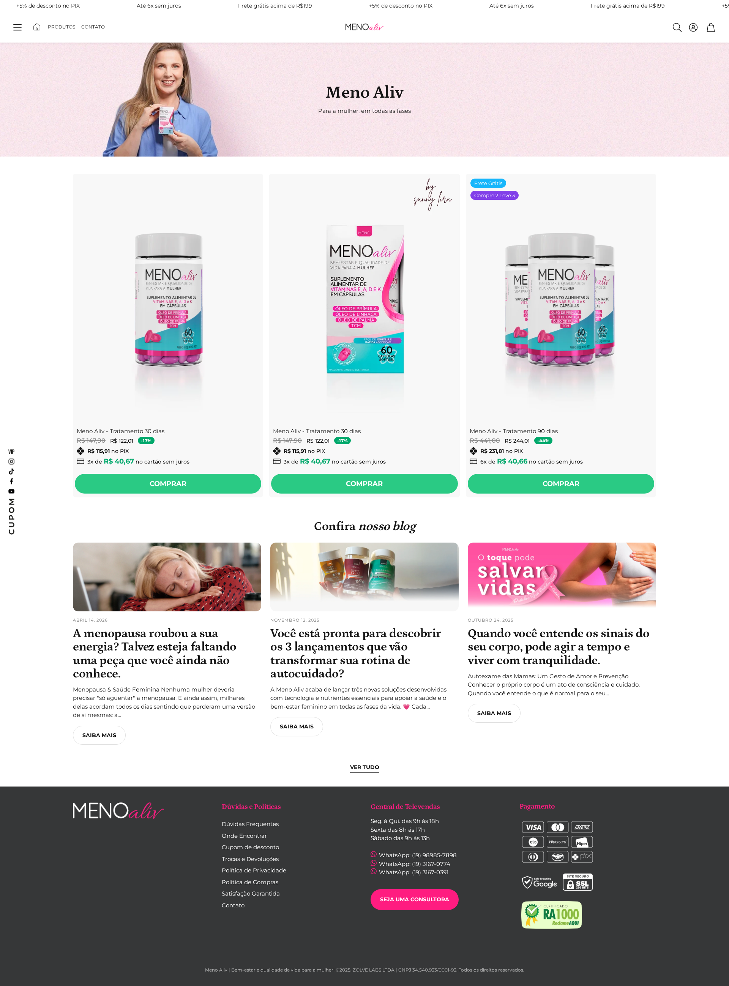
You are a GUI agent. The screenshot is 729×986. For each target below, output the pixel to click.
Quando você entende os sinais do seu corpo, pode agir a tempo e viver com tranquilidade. (558, 647)
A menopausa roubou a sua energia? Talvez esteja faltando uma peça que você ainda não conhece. (155, 654)
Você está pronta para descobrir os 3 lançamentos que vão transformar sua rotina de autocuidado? (355, 654)
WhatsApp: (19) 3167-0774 (413, 863)
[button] (18, 27)
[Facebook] (11, 481)
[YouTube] (11, 491)
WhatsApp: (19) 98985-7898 (417, 855)
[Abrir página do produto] (168, 297)
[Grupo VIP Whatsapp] (11, 451)
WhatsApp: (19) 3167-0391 (412, 872)
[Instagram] (11, 461)
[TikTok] (11, 471)
